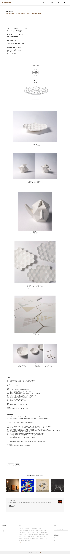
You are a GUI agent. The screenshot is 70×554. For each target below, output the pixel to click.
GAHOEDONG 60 (7, 3)
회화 (45, 530)
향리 (29, 536)
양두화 (21, 536)
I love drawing (36, 538)
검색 (66, 529)
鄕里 (33, 532)
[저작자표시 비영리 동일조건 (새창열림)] (22, 464)
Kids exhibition (44, 536)
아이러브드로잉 (44, 538)
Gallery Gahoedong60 (25, 530)
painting (31, 534)
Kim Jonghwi (22, 532)
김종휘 (37, 532)
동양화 (37, 536)
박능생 (48, 534)
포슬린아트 (34, 528)
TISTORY (35, 552)
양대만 (26, 534)
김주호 (21, 528)
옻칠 (25, 536)
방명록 (65, 2)
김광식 (29, 532)
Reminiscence (28, 538)
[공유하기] (11, 465)
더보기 (20, 542)
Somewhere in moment (40, 534)
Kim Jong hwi (28, 540)
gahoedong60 (44, 532)
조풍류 (40, 528)
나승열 (21, 538)
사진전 (33, 536)
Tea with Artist (39, 530)
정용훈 (33, 530)
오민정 (21, 534)
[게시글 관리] (13, 465)
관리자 (40, 552)
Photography (27, 528)
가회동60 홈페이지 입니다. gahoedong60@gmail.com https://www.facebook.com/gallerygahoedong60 (29, 502)
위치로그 (59, 2)
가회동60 (22, 540)
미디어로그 (53, 2)
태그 (47, 2)
